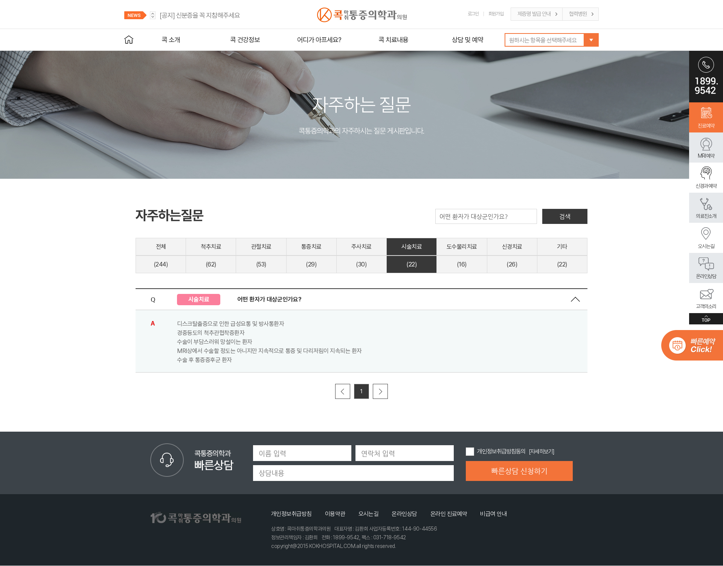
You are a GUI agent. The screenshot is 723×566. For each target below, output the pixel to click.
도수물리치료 (462, 246)
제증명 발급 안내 (534, 14)
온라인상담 (706, 276)
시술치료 (411, 246)
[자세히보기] (541, 451)
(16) (462, 264)
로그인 (473, 14)
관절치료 (261, 246)
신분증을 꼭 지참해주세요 (200, 15)
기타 (562, 246)
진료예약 (706, 126)
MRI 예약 (706, 156)
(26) (511, 264)
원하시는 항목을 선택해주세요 (543, 40)
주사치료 (361, 246)
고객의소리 (706, 306)
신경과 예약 (706, 186)
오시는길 (706, 246)
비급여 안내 (493, 513)
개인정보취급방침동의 (501, 451)
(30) (361, 264)
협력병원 (578, 14)
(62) (211, 264)
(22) (411, 264)
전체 (161, 246)
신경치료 (512, 246)
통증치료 (311, 246)
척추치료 (211, 246)
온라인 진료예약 (448, 513)
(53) (261, 264)
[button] (153, 17)
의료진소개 (706, 216)
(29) (311, 264)
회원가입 (495, 14)
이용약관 (335, 513)
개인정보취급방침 (291, 513)
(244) (161, 264)
